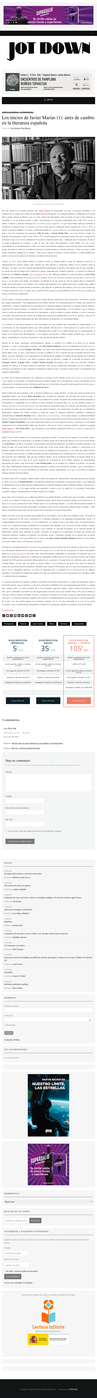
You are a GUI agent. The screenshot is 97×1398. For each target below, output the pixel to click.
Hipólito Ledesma (19, 937)
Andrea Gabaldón (19, 889)
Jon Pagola (17, 901)
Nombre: (7, 1248)
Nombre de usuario (11, 1006)
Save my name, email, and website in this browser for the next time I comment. (35, 831)
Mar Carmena (18, 949)
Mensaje (8, 772)
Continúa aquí (7, 610)
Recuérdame (11, 1025)
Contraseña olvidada (12, 1039)
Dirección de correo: (12, 1259)
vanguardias (79, 624)
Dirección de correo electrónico (17, 808)
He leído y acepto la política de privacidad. (22, 1271)
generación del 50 (18, 553)
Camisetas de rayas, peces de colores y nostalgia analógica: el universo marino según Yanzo (42, 897)
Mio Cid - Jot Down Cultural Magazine (25, 748)
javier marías (38, 624)
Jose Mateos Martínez (21, 913)
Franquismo (9, 624)
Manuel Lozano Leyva (21, 877)
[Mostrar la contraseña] (89, 1019)
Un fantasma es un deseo (14, 945)
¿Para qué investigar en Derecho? (18, 909)
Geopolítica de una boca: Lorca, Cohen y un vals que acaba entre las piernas (36, 933)
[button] (48, 100)
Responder (26, 732)
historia (23, 624)
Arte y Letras (10, 112)
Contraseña (8, 1015)
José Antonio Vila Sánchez (21, 128)
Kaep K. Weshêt (19, 976)
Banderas (8, 921)
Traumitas (8, 972)
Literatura (26, 112)
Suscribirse (18, 700)
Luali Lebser (17, 964)
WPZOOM (73, 1389)
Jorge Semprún (35, 274)
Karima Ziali (17, 925)
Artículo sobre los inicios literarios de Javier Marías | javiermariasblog (37, 743)
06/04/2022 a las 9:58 (12, 732)
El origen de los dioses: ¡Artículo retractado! (23, 874)
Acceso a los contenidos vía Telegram (18, 1282)
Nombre (8, 796)
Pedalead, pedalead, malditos (16, 984)
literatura (64, 624)
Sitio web (9, 819)
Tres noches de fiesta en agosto (17, 885)
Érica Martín (17, 988)
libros (51, 624)
